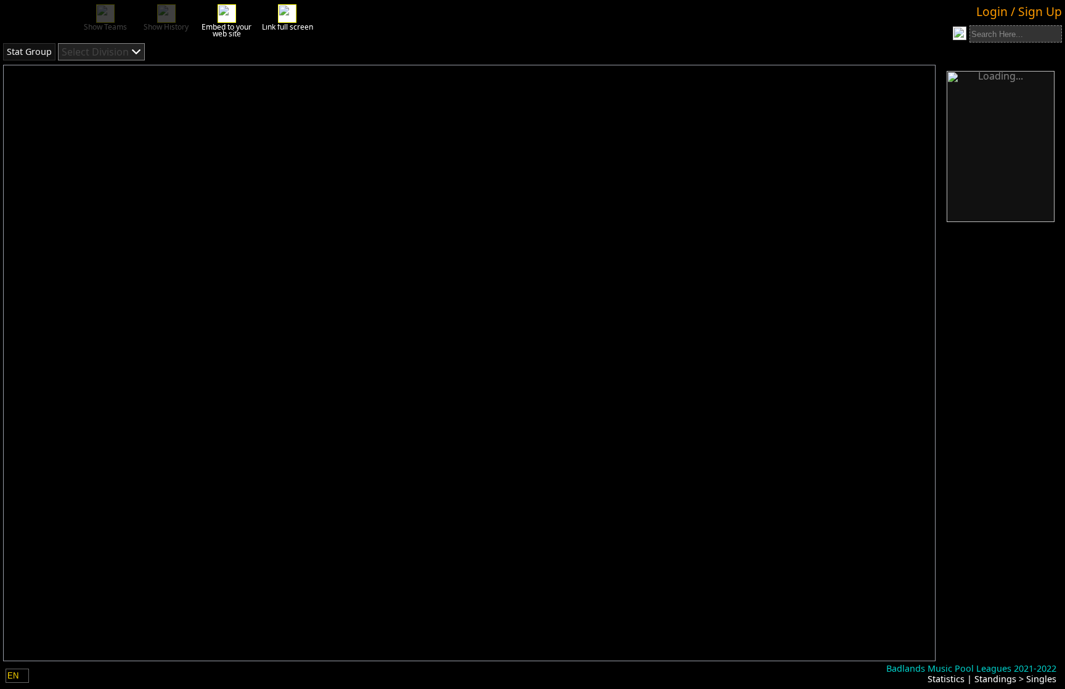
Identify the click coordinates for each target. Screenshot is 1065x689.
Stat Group (29, 51)
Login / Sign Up (1019, 11)
